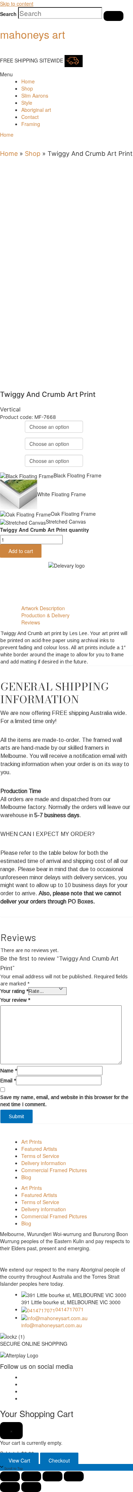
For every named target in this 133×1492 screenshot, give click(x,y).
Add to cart (21, 550)
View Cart (19, 1460)
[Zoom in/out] (10, 1476)
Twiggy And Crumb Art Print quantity (44, 529)
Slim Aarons (34, 95)
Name (8, 1070)
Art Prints (31, 1141)
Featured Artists (39, 1148)
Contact (30, 116)
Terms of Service (40, 1155)
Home (28, 81)
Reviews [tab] (30, 622)
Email (8, 1080)
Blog (26, 1177)
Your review (15, 1000)
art (32, 34)
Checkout (59, 1460)
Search (8, 13)
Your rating (14, 991)
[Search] (113, 16)
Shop (27, 88)
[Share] (52, 1476)
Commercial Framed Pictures (54, 1170)
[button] (5, 74)
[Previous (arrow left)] (10, 1487)
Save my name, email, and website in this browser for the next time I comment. (64, 1100)
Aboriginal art (36, 109)
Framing (30, 123)
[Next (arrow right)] (31, 1487)
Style (26, 102)
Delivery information (43, 1162)
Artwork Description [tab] (43, 608)
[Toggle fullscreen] (31, 1476)
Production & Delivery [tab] (45, 615)
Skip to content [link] (16, 3)
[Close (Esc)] (74, 1476)
